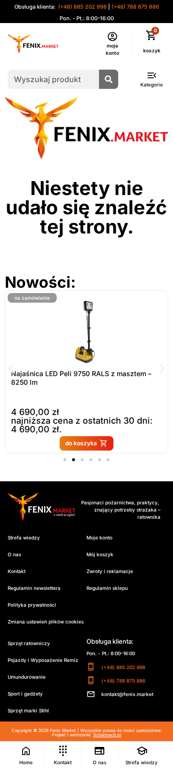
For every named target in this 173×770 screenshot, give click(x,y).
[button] (11, 369)
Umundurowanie (27, 677)
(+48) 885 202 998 (82, 6)
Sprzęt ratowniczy (29, 643)
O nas (14, 554)
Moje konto (99, 537)
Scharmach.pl (107, 734)
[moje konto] (112, 36)
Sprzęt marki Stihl (28, 710)
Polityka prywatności (32, 605)
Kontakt (16, 571)
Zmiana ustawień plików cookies (46, 621)
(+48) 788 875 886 (135, 6)
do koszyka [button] (81, 443)
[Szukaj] (108, 79)
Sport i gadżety (25, 694)
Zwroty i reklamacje (109, 571)
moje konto (112, 49)
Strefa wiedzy (24, 537)
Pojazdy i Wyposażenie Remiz (43, 660)
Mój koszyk (99, 554)
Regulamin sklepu (107, 588)
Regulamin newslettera (34, 588)
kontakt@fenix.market (127, 694)
